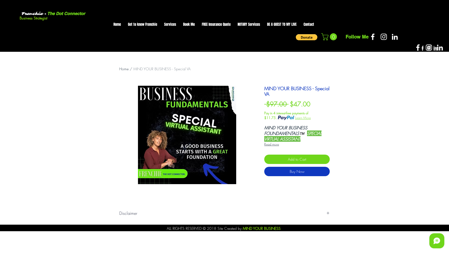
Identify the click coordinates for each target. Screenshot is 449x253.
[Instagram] (384, 37)
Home (124, 68)
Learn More (303, 117)
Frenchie (32, 13)
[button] (306, 37)
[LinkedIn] (395, 37)
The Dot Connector (65, 13)
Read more (271, 144)
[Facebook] (373, 37)
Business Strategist (33, 18)
